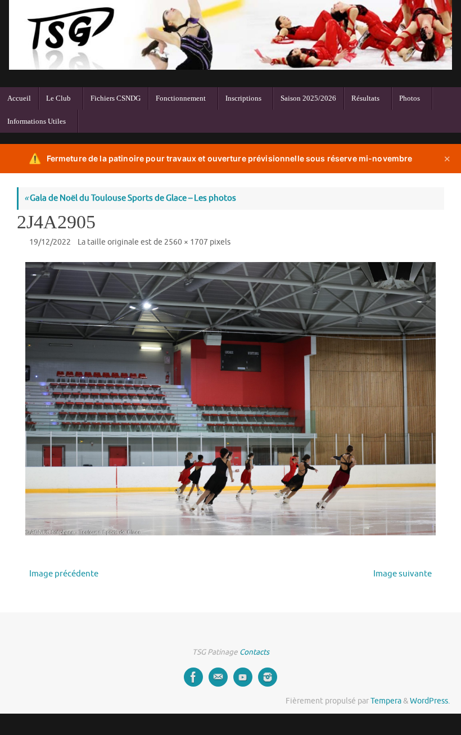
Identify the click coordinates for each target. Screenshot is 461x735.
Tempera (385, 701)
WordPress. (430, 701)
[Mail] (218, 677)
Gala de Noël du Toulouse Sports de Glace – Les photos (130, 198)
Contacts (254, 652)
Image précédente (63, 574)
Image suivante (402, 574)
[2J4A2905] (230, 398)
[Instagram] (267, 677)
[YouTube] (242, 677)
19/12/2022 (50, 242)
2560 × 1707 (186, 242)
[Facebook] (193, 677)
